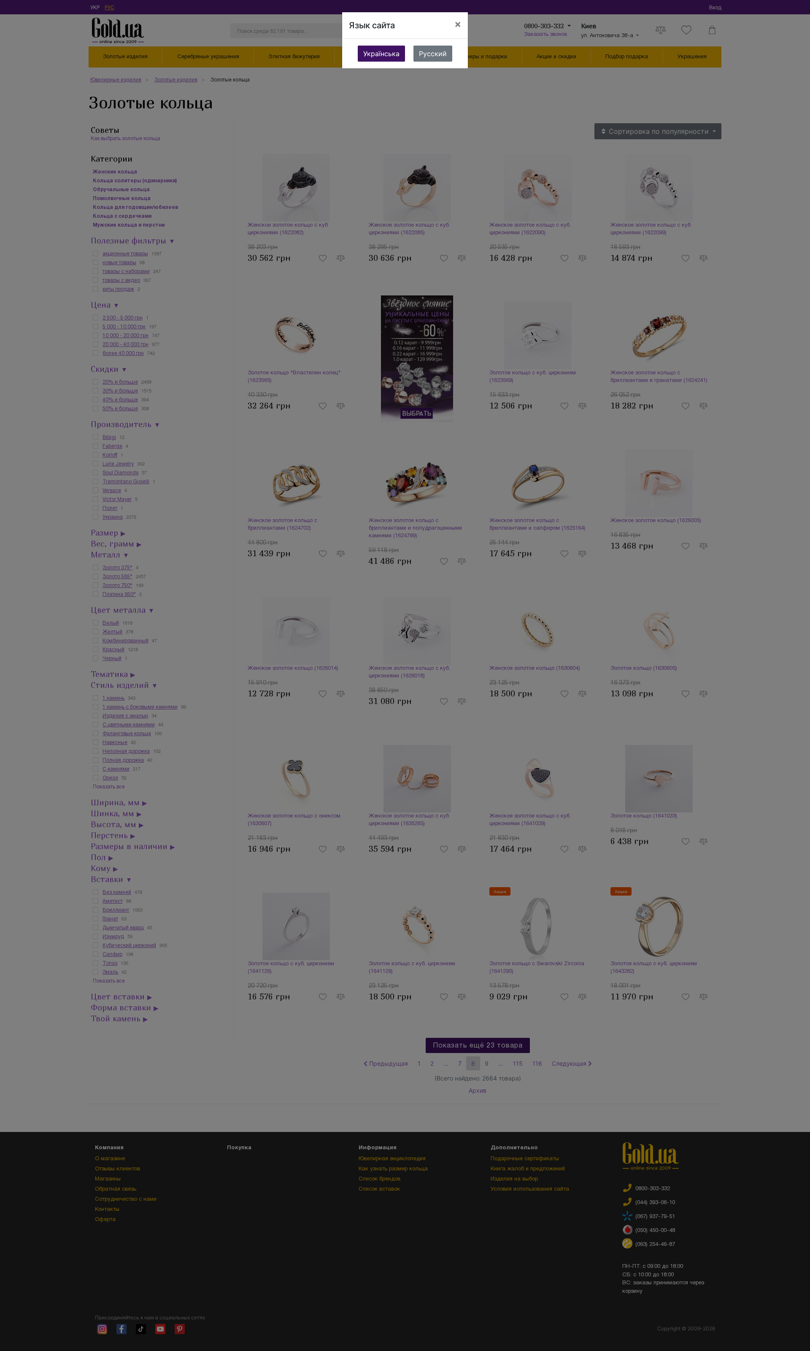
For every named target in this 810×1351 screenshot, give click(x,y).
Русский (433, 53)
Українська (381, 53)
